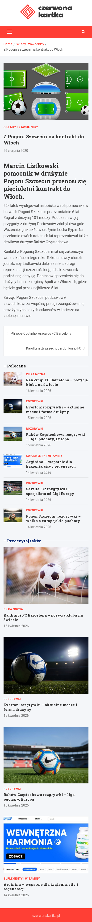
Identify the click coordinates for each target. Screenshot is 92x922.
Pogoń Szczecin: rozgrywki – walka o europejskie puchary (53, 518)
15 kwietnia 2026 (38, 418)
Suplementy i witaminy (44, 455)
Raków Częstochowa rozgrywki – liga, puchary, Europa (55, 436)
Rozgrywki (34, 401)
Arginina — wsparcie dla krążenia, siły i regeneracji (51, 464)
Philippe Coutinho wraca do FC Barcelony (41, 333)
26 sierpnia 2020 (16, 150)
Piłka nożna (35, 374)
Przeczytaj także (24, 540)
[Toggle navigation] (10, 32)
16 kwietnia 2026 (38, 391)
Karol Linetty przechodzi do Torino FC (53, 348)
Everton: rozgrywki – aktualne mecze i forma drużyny (55, 409)
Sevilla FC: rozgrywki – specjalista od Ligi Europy (50, 491)
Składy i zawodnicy (21, 127)
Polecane (16, 366)
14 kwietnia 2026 (38, 472)
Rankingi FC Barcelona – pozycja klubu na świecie (57, 382)
